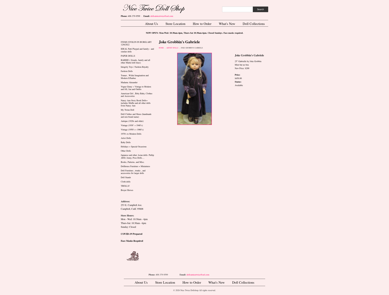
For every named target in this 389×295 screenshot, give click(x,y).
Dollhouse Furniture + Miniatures (135, 166)
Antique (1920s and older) (132, 121)
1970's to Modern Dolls (131, 133)
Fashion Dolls (127, 71)
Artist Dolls (172, 48)
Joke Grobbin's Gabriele (192, 48)
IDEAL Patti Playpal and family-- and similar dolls (137, 50)
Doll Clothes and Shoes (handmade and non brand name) (136, 115)
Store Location (175, 23)
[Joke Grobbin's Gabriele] (194, 88)
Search (260, 9)
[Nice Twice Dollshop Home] (159, 8)
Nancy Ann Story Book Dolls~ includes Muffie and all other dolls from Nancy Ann (136, 103)
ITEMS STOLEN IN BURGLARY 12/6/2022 (136, 43)
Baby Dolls (126, 142)
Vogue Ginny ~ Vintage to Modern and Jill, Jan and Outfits (136, 88)
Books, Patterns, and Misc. (133, 162)
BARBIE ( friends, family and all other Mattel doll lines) (135, 61)
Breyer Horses (127, 190)
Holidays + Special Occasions (134, 146)
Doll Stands (126, 177)
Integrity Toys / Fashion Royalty (135, 66)
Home (161, 48)
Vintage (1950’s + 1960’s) (132, 129)
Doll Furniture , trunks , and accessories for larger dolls (133, 172)
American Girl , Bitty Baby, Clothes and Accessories (136, 94)
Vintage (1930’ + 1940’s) (132, 125)
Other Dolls (126, 150)
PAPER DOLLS (128, 55)
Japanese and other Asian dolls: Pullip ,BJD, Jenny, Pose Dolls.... (137, 156)
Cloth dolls (126, 181)
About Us (151, 23)
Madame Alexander (129, 82)
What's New (227, 23)
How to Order (202, 23)
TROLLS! (125, 185)
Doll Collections (254, 23)
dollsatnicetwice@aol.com (161, 16)
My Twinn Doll (127, 109)
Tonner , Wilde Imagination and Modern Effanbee (135, 76)
